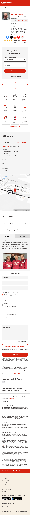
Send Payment (15, 88)
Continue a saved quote (15, 76)
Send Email (15, 354)
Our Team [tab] (23, 236)
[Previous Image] (5, 261)
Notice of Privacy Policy (7, 487)
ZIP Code (7, 65)
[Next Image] (24, 261)
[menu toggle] (27, 3)
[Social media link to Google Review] (22, 37)
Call (3, 146)
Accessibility (4, 482)
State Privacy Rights (6, 489)
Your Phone (5, 282)
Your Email (5, 288)
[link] (7, 2)
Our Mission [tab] (7, 236)
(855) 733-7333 (17, 373)
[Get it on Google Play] (17, 498)
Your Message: (6, 327)
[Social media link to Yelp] (18, 37)
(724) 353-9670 (7, 161)
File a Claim (15, 82)
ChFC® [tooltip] (3, 381)
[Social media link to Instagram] (15, 37)
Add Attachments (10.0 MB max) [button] (15, 346)
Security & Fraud (5, 480)
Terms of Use (4, 484)
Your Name (5, 277)
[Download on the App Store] (6, 498)
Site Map (4, 491)
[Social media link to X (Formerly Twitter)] (11, 37)
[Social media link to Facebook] (7, 37)
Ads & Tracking (5, 478)
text (8, 146)
